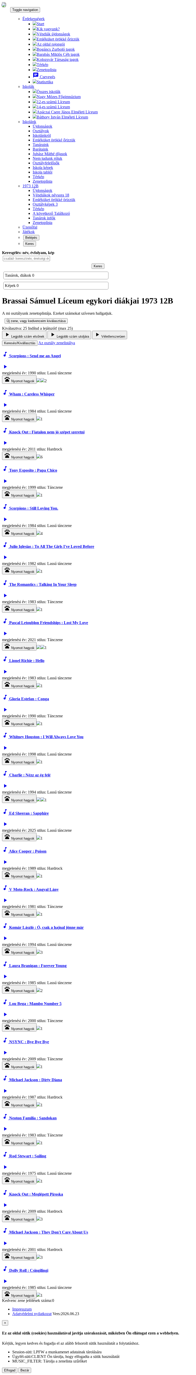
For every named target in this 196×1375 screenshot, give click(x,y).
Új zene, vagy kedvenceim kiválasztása (36, 321)
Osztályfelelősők (46, 163)
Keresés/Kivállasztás (19, 343)
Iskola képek (43, 167)
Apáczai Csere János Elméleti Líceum (67, 112)
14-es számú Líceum (53, 107)
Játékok (28, 232)
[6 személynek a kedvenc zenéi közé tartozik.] (38, 457)
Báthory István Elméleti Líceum (62, 117)
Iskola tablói (42, 172)
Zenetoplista (46, 70)
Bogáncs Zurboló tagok (56, 49)
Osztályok (41, 131)
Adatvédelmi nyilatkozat (32, 1314)
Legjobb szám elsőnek (24, 335)
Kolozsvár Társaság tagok (58, 59)
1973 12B (30, 186)
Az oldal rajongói (51, 44)
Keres (29, 244)
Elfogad (9, 1370)
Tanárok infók (44, 218)
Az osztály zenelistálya (56, 343)
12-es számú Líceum (53, 102)
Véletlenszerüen (109, 335)
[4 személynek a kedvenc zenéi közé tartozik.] (38, 533)
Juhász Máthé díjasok (50, 154)
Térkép (42, 64)
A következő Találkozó (51, 213)
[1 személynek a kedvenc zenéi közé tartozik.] (38, 381)
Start (40, 24)
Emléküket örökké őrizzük (58, 39)
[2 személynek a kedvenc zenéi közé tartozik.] (38, 990)
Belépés (31, 238)
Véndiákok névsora (51, 195)
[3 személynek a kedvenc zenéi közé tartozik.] (38, 952)
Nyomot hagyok (19, 379)
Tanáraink (41, 144)
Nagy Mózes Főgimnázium (59, 97)
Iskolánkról (42, 135)
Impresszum (22, 1309)
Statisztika (45, 82)
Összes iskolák (48, 91)
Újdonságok (42, 126)
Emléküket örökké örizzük (54, 199)
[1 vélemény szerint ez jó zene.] (43, 647)
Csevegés (44, 77)
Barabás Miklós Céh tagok (58, 54)
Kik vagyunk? (48, 29)
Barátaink (40, 149)
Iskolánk (29, 122)
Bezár (24, 1370)
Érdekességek (33, 19)
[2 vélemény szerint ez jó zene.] (43, 381)
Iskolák (28, 86)
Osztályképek (45, 204)
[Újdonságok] (4, 5)
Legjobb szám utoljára (69, 335)
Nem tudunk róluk (47, 158)
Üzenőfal (29, 227)
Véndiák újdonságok (53, 34)
